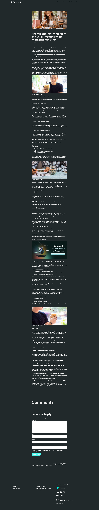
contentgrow (41, 42)
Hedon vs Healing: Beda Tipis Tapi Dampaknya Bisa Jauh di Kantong (49, 286)
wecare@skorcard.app (63, 497)
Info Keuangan (47, 42)
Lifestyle (52, 42)
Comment (34, 420)
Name (33, 434)
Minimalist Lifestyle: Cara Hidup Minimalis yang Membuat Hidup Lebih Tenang (51, 139)
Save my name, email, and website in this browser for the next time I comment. (48, 451)
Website (33, 445)
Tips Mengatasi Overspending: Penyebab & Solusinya (47, 201)
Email (33, 439)
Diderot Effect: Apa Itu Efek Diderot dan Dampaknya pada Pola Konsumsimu (51, 54)
